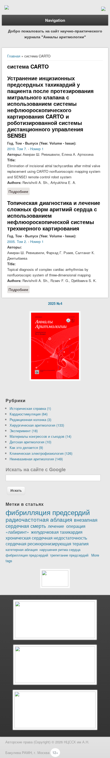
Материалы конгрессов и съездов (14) (40, 436)
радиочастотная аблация (39, 519)
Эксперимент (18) (24, 430)
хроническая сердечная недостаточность (46, 538)
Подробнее (19, 192)
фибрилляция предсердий (27, 555)
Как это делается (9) (26, 447)
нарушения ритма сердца (60, 549)
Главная (13, 55)
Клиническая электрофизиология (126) (41, 453)
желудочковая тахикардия (56, 532)
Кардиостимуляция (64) (29, 413)
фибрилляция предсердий (48, 512)
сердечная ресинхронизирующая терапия (47, 543)
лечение (56, 526)
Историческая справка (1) (30, 408)
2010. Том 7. (17, 148)
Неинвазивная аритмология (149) (36, 458)
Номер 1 (37, 148)
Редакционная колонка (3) (30, 419)
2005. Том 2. (17, 241)
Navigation (55, 20)
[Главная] (7, 8)
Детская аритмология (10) (30, 441)
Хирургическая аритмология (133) (37, 425)
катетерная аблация (22, 549)
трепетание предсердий (69, 555)
